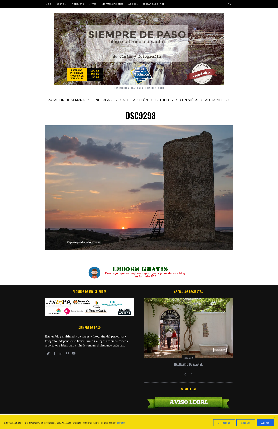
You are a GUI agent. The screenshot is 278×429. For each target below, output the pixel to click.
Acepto (265, 422)
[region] (139, 421)
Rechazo (245, 422)
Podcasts (78, 4)
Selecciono (224, 422)
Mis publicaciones (112, 4)
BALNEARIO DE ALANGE (188, 364)
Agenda (133, 4)
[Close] (275, 417)
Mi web (92, 4)
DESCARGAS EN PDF (154, 4)
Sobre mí (61, 4)
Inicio (48, 4)
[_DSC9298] (139, 249)
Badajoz (188, 357)
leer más (121, 422)
